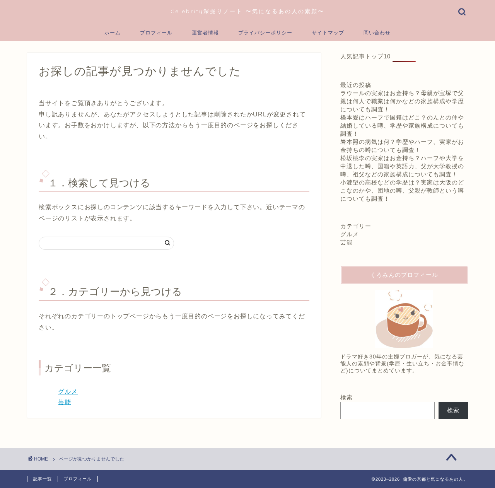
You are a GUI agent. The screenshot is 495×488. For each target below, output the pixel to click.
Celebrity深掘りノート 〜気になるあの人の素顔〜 (247, 11)
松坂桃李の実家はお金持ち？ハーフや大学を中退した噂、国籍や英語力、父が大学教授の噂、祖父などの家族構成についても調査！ (402, 166)
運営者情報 (205, 32)
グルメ (68, 391)
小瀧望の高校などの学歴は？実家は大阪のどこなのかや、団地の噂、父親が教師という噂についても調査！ (402, 190)
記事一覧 (42, 478)
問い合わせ (377, 32)
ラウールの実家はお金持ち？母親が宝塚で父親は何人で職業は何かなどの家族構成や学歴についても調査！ (402, 101)
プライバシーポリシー (265, 32)
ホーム (112, 32)
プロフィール (156, 32)
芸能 (64, 402)
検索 (346, 397)
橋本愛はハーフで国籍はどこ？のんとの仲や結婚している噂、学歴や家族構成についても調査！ (402, 125)
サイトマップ (328, 32)
